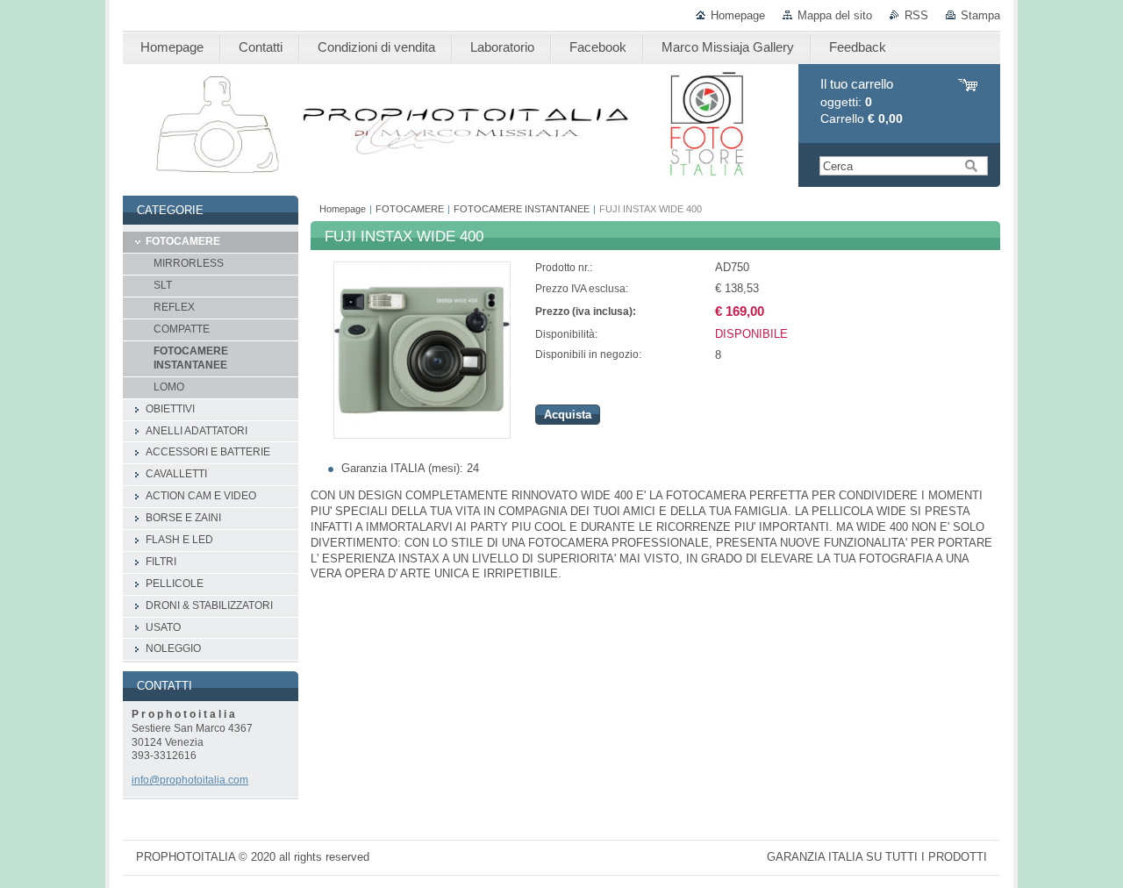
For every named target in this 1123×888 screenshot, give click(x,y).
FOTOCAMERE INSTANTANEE (522, 209)
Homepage (738, 15)
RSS (916, 15)
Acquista (567, 414)
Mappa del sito (835, 15)
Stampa (980, 15)
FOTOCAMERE (410, 209)
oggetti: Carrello (861, 101)
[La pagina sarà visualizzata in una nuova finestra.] (422, 434)
